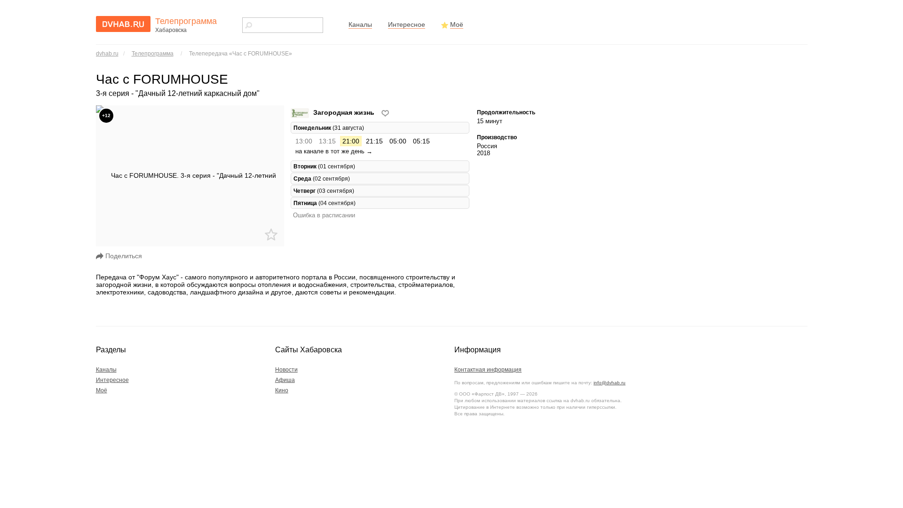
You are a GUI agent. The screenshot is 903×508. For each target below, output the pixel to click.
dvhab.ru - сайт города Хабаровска (123, 24)
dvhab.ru (107, 53)
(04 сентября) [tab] (324, 203)
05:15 (421, 141)
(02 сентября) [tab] (321, 178)
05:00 (397, 141)
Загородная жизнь (343, 112)
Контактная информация (488, 369)
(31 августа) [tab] (328, 128)
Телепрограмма (153, 53)
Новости (286, 369)
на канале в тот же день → (333, 151)
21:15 (374, 141)
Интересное (406, 24)
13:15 (327, 141)
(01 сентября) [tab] (324, 166)
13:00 (303, 141)
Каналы (360, 24)
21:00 (350, 141)
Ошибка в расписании (324, 215)
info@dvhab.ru (610, 382)
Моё (456, 24)
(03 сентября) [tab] (323, 191)
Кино (281, 390)
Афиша (285, 380)
